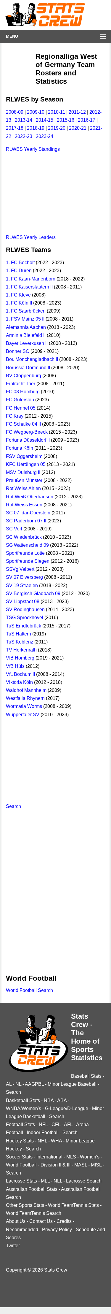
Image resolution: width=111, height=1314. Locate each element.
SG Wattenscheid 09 (27, 545)
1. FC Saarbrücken (26, 310)
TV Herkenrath (21, 649)
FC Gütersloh (20, 399)
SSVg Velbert (20, 569)
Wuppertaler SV (22, 714)
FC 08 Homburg (23, 391)
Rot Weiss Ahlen (23, 488)
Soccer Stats (19, 1156)
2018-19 (35, 128)
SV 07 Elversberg (24, 577)
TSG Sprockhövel (24, 617)
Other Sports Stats (25, 1205)
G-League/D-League (66, 1108)
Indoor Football (43, 1132)
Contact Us (41, 1221)
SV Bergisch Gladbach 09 (33, 593)
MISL (96, 1164)
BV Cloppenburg (23, 375)
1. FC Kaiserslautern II (29, 286)
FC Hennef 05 (21, 407)
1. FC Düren (19, 270)
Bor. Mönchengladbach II (32, 359)
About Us (15, 1221)
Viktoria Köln (19, 682)
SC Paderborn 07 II (26, 520)
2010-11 (56, 112)
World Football (21, 1164)
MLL (45, 1180)
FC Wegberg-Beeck (27, 432)
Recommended (22, 1229)
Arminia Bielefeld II (26, 335)
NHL (42, 1140)
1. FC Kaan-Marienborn (30, 278)
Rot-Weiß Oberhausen (29, 496)
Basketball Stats (23, 1100)
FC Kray (14, 416)
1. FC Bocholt (20, 262)
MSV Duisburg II (23, 472)
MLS (71, 1156)
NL (18, 1084)
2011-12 (77, 112)
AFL (68, 1124)
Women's (89, 1156)
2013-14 (23, 120)
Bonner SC (17, 351)
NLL (58, 1180)
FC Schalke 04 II (23, 424)
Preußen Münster (24, 480)
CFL (56, 1124)
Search (13, 806)
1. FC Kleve (18, 294)
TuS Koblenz (19, 641)
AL (9, 1084)
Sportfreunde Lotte (25, 553)
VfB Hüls (15, 666)
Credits (64, 1221)
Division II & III (55, 1164)
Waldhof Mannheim (26, 690)
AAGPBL (34, 1084)
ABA (62, 1100)
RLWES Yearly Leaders (31, 237)
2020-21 (77, 128)
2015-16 (65, 120)
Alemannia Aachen (26, 327)
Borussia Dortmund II (28, 367)
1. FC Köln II (19, 302)
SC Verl (14, 528)
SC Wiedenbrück (24, 537)
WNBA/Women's (23, 1108)
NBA (49, 1100)
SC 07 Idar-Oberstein (28, 512)
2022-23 (23, 136)
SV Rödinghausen (25, 609)
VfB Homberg (20, 657)
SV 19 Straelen (22, 585)
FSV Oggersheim (24, 456)
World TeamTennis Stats (73, 1205)
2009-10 (35, 112)
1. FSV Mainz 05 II (25, 318)
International (49, 1156)
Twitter (13, 1245)
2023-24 (44, 136)
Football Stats (20, 1124)
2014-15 (44, 120)
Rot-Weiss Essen (24, 504)
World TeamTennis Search (33, 1213)
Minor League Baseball (72, 1084)
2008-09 (14, 112)
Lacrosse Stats (21, 1180)
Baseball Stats (86, 1076)
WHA (56, 1140)
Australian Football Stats (31, 1189)
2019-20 (56, 128)
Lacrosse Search (84, 1180)
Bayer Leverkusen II (27, 343)
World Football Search (29, 990)
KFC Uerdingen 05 (26, 464)
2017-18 (14, 128)
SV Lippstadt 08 (22, 601)
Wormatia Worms (24, 706)
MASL (80, 1164)
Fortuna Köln (19, 448)
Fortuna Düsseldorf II (28, 440)
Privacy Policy (57, 1229)
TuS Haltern (18, 633)
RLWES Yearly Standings (33, 149)
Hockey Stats (20, 1140)
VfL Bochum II (20, 674)
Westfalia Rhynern (25, 698)
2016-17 (86, 120)
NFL (43, 1124)
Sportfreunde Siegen (27, 561)
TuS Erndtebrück (23, 625)
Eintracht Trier (20, 383)
